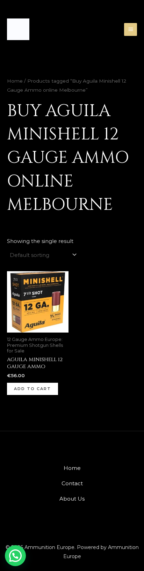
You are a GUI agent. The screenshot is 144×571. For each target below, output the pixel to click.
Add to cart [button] (32, 388)
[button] (15, 555)
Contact (72, 483)
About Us (72, 498)
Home (15, 81)
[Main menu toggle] (130, 29)
